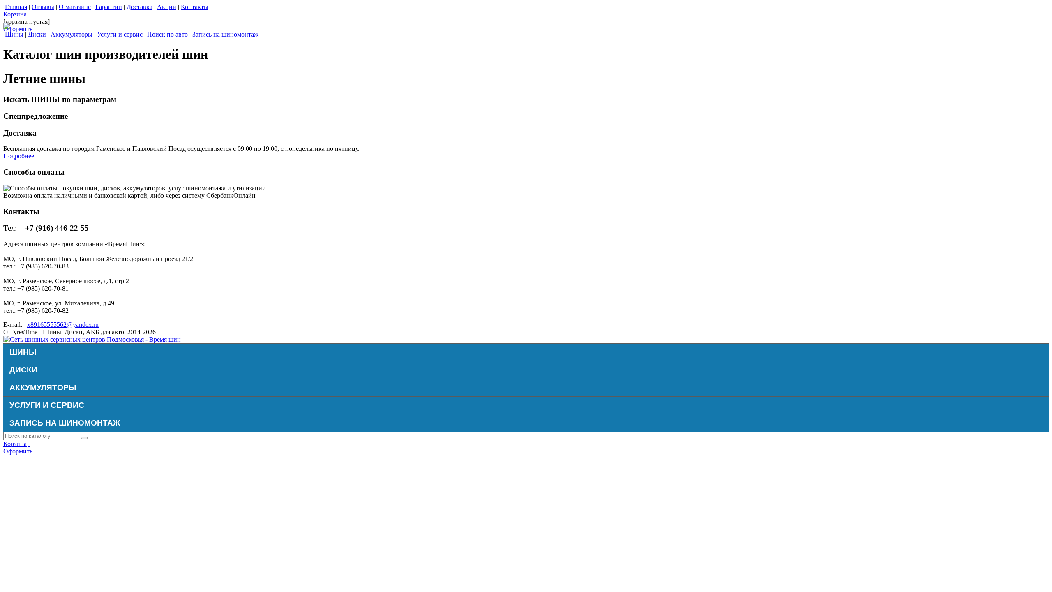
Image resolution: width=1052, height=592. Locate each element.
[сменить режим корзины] (29, 14)
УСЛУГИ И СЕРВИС (46, 405)
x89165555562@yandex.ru (63, 324)
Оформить (17, 28)
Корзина (15, 14)
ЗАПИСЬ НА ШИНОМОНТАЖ (64, 423)
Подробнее (18, 156)
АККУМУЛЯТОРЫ (42, 387)
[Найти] (84, 438)
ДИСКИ (23, 369)
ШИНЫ (23, 352)
